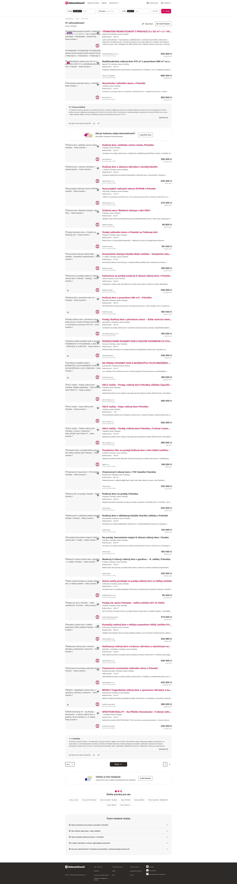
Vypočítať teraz (145, 135)
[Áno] (94, 123)
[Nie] (98, 123)
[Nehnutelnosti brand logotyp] (75, 3)
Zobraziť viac (163, 117)
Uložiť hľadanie (164, 24)
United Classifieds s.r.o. (79, 875)
